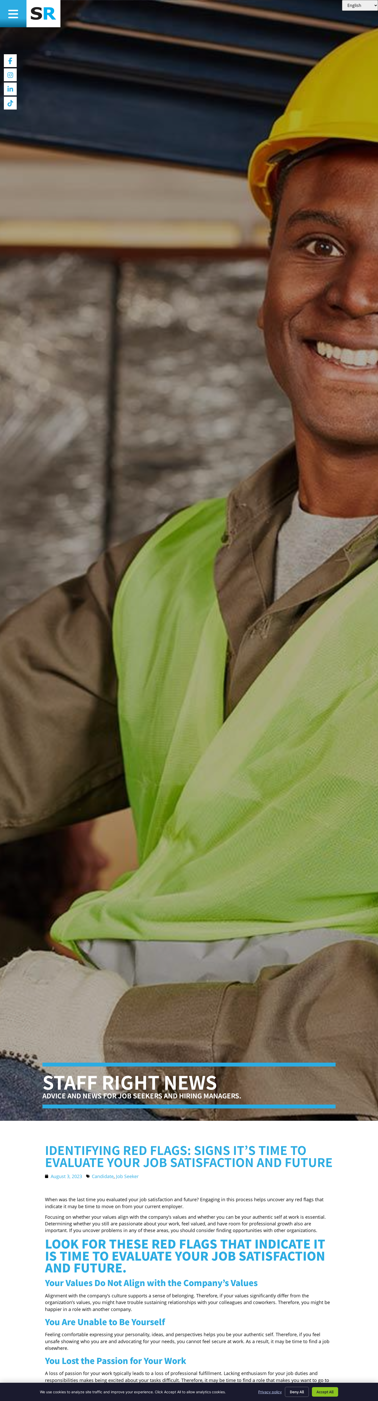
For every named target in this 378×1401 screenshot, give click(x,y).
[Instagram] (10, 74)
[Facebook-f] (10, 60)
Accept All (325, 1391)
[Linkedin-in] (10, 89)
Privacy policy (270, 1392)
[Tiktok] (10, 103)
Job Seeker (127, 1176)
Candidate (103, 1176)
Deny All (297, 1391)
